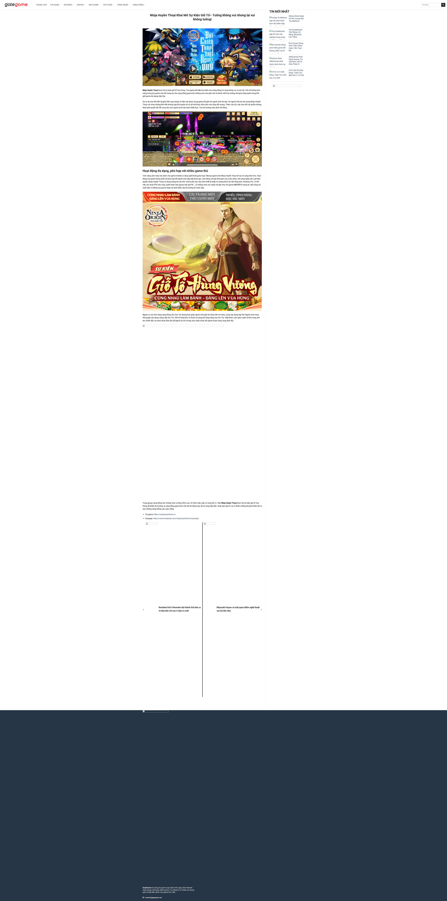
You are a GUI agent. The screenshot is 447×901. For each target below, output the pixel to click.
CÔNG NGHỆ (122, 5)
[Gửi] (443, 5)
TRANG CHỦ (41, 5)
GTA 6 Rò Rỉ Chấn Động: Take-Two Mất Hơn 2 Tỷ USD (296, 72)
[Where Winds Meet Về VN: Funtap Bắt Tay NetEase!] (278, 21)
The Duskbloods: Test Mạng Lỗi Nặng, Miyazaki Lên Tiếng (296, 33)
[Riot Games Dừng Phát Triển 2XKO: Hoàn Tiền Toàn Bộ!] (278, 48)
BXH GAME (93, 5)
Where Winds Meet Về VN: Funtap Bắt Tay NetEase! (296, 18)
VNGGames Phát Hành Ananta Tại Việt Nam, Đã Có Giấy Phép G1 (296, 60)
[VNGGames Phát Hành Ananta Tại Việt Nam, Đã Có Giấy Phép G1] (278, 62)
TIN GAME (54, 5)
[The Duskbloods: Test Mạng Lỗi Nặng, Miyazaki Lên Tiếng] (278, 35)
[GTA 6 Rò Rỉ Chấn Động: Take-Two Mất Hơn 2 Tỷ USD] (278, 75)
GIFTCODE (107, 5)
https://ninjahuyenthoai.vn (165, 514)
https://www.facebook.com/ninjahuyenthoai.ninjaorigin (176, 518)
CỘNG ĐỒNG (138, 5)
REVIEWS (68, 5)
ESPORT (80, 5)
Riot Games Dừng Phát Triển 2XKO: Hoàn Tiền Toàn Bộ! (296, 47)
